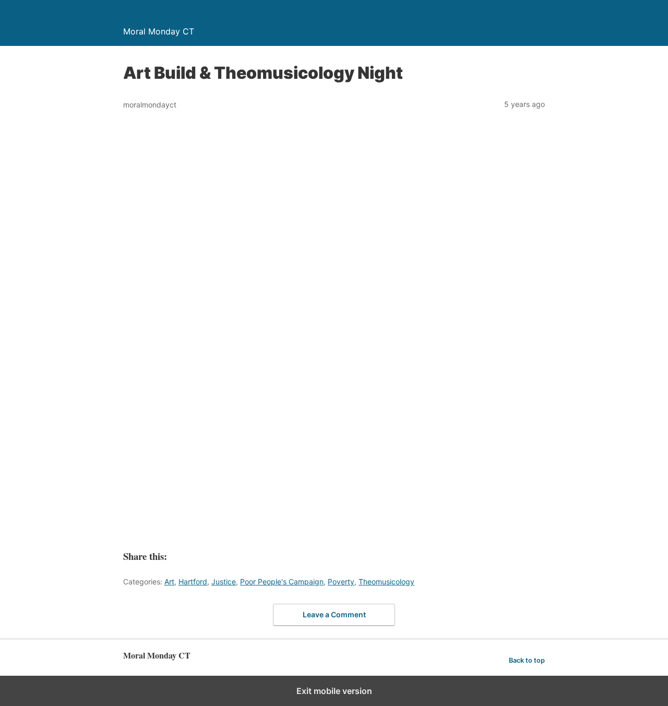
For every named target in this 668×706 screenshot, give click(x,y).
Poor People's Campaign (282, 581)
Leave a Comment (334, 614)
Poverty (341, 581)
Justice (223, 581)
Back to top (527, 660)
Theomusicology (386, 581)
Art (169, 581)
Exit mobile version (334, 691)
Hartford (192, 581)
